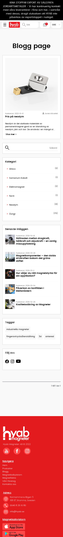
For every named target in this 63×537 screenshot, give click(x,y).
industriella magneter (17, 329)
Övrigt (12, 214)
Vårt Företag (9, 481)
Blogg (5, 472)
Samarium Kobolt (18, 178)
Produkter (7, 469)
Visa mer (11, 134)
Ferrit (11, 196)
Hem (4, 465)
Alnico (12, 169)
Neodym (13, 205)
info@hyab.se (17, 512)
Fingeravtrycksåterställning (20, 337)
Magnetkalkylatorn (12, 475)
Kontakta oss (9, 484)
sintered (49, 337)
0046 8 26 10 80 (18, 505)
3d (40, 337)
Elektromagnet (17, 187)
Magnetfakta (9, 478)
